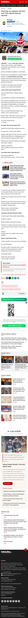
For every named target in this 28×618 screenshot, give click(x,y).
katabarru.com (22, 607)
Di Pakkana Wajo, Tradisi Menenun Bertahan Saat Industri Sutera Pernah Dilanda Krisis (19, 409)
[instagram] (13, 601)
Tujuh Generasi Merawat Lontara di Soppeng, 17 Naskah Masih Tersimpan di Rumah (19, 399)
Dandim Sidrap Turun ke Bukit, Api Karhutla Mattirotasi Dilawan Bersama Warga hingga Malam (7, 368)
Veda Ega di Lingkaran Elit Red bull (11, 289)
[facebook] (7, 278)
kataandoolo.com (5, 609)
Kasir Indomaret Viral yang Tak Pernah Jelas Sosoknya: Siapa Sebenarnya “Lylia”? (20, 417)
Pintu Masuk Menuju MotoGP (9, 286)
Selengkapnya (9, 26)
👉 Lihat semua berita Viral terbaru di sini (13, 275)
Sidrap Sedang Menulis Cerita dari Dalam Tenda (14, 465)
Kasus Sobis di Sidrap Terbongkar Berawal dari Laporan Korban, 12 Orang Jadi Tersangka (12, 343)
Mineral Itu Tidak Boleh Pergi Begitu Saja (14, 491)
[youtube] (16, 601)
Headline (10, 8)
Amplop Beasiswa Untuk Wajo (11, 515)
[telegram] (15, 278)
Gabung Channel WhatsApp (14, 58)
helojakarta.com (4, 607)
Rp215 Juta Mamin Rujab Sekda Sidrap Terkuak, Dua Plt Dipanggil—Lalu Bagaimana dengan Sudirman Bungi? (14, 529)
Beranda (3, 8)
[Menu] (25, 2)
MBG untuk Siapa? (8, 541)
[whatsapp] (12, 278)
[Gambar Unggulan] (14, 53)
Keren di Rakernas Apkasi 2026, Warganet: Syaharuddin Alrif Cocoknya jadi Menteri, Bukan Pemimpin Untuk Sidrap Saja (15, 521)
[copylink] (18, 278)
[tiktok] (19, 601)
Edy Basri (10, 20)
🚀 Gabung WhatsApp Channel (14, 325)
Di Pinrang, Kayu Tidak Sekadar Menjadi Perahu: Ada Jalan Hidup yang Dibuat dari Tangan (21, 367)
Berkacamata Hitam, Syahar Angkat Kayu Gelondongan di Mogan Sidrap (11, 347)
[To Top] (25, 549)
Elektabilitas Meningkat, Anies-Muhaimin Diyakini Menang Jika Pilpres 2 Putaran (13, 536)
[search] (23, 2)
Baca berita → (16, 315)
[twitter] (10, 278)
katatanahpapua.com (13, 607)
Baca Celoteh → (7, 483)
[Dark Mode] (20, 2)
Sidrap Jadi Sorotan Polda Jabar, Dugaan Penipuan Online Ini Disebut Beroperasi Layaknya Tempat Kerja (14, 338)
